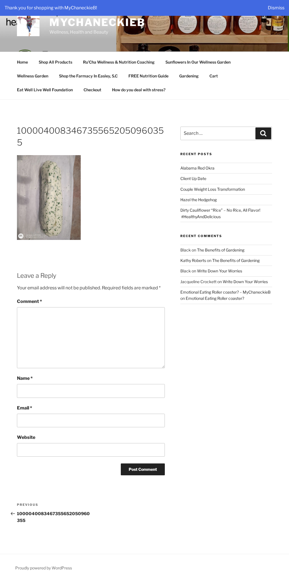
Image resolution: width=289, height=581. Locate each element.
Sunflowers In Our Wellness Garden (198, 62)
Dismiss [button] (276, 7)
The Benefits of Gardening (220, 250)
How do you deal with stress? (138, 89)
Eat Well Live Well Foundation (45, 89)
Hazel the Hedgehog (198, 199)
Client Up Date (193, 178)
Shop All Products (55, 62)
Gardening (189, 75)
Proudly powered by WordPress (43, 567)
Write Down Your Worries (219, 270)
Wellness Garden (32, 75)
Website (26, 437)
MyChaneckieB (97, 22)
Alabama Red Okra (197, 168)
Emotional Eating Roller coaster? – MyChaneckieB (225, 292)
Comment (29, 301)
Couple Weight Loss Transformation (212, 189)
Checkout (92, 89)
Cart (213, 75)
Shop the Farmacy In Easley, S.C (88, 75)
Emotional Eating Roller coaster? (215, 298)
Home (22, 62)
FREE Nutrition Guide (148, 75)
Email (24, 408)
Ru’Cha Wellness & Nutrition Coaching (119, 62)
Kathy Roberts (193, 260)
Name (25, 378)
